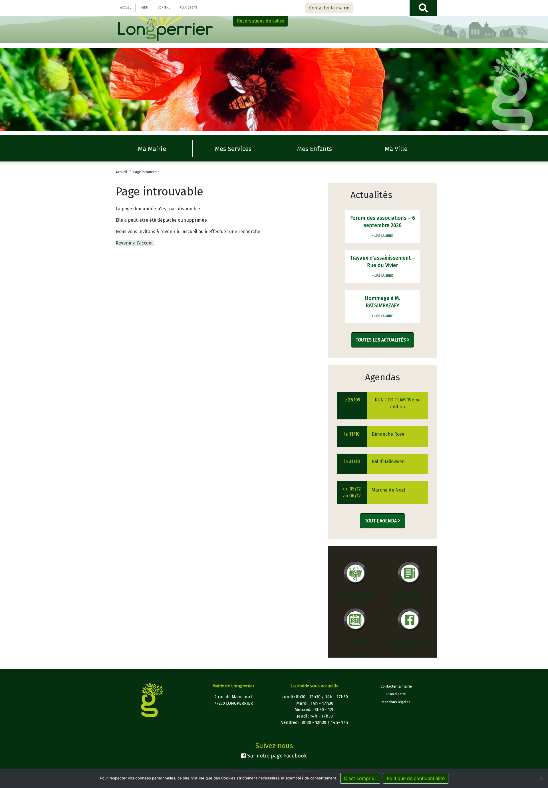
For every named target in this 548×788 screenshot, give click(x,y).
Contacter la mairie (329, 8)
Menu (144, 7)
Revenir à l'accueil (135, 243)
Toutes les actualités (381, 340)
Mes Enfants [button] (314, 149)
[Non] (541, 778)
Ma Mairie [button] (152, 149)
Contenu (164, 7)
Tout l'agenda (381, 521)
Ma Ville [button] (396, 149)
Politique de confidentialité (416, 778)
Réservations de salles (260, 21)
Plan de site (188, 7)
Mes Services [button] (233, 149)
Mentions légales (396, 702)
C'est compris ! (360, 778)
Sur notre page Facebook (276, 756)
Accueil (125, 7)
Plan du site (396, 694)
